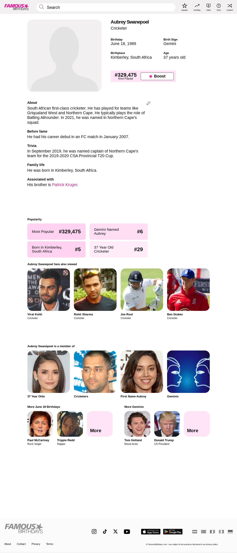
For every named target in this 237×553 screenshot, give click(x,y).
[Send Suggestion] (148, 104)
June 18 (118, 43)
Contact (21, 544)
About (7, 544)
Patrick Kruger (64, 184)
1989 (131, 43)
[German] (230, 531)
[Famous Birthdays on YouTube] (128, 531)
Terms (49, 544)
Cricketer (119, 28)
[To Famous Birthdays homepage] (16, 6)
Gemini (169, 43)
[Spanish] (194, 531)
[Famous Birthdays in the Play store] (173, 531)
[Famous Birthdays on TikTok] (105, 531)
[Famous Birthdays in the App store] (150, 531)
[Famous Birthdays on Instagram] (94, 531)
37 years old (174, 57)
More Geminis (134, 406)
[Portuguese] (203, 531)
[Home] (41, 529)
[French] (212, 531)
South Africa (141, 57)
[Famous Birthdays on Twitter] (115, 531)
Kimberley (119, 57)
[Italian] (221, 531)
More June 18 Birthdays (43, 406)
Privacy (36, 544)
